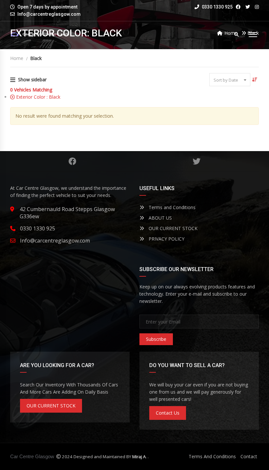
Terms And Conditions (212, 456)
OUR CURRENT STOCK (172, 228)
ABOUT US (159, 218)
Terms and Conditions (171, 207)
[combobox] (229, 79)
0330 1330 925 (217, 7)
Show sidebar (32, 79)
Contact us (167, 413)
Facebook (72, 161)
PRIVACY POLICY (165, 239)
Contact (248, 456)
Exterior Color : (37, 97)
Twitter (196, 161)
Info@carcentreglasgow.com (49, 14)
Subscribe (156, 339)
